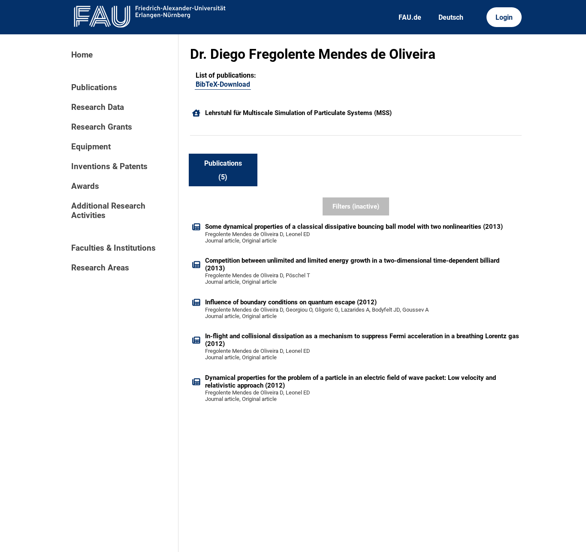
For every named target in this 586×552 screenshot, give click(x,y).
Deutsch (450, 17)
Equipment (91, 147)
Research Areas (100, 268)
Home (82, 55)
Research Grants (101, 127)
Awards (85, 186)
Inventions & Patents (109, 166)
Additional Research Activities (108, 210)
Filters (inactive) (355, 206)
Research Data (97, 107)
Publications (94, 87)
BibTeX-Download (223, 84)
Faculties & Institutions (113, 248)
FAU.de (410, 17)
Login (504, 17)
